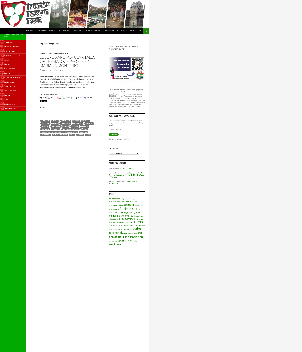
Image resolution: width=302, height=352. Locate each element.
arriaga (76, 120)
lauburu (118, 222)
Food (119, 212)
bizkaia (128, 201)
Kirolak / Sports (9, 69)
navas (72, 135)
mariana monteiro (60, 135)
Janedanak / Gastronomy (12, 77)
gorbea (66, 126)
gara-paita (56, 126)
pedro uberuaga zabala (129, 233)
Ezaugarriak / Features (11, 47)
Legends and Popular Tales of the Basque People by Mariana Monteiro (67, 61)
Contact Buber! (135, 31)
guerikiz (75, 126)
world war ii (116, 244)
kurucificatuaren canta (72, 129)
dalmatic (89, 123)
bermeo (111, 202)
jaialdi (116, 219)
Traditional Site (108, 31)
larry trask (112, 222)
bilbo (123, 202)
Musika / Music (8, 73)
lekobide (83, 132)
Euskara (126, 209)
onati (124, 229)
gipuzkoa (138, 212)
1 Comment (59, 70)
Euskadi (49, 53)
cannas (55, 123)
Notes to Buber (54, 31)
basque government (137, 199)
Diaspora (121, 205)
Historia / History (10, 86)
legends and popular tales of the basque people (59, 132)
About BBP (30, 31)
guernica (84, 126)
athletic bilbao (114, 199)
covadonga (77, 123)
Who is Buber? (41, 31)
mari (122, 222)
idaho (111, 219)
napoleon (116, 225)
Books (42, 53)
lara (85, 129)
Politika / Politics (10, 91)
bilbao (117, 201)
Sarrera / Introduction (12, 55)
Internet (7, 100)
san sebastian (113, 241)
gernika (130, 212)
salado (80, 135)
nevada (121, 225)
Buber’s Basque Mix (93, 31)
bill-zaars (45, 123)
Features (66, 31)
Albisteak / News (9, 104)
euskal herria (114, 209)
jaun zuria (45, 129)
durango (137, 205)
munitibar (132, 222)
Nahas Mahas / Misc (10, 108)
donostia (129, 204)
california (115, 205)
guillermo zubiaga (137, 216)
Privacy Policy (122, 31)
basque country (125, 199)
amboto (55, 120)
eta (142, 205)
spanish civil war (128, 240)
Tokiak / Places (9, 82)
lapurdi (141, 219)
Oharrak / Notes (9, 51)
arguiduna (66, 120)
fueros (123, 213)
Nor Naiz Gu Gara (129, 225)
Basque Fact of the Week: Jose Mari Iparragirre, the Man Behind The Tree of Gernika (126, 175)
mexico (126, 222)
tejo (88, 135)
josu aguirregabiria (128, 218)
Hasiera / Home (9, 42)
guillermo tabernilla (120, 215)
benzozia (85, 120)
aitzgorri (45, 120)
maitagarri (46, 135)
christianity (65, 123)
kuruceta (56, 129)
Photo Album (78, 31)
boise (134, 201)
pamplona (129, 229)
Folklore (57, 53)
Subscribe (114, 134)
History (64, 53)
